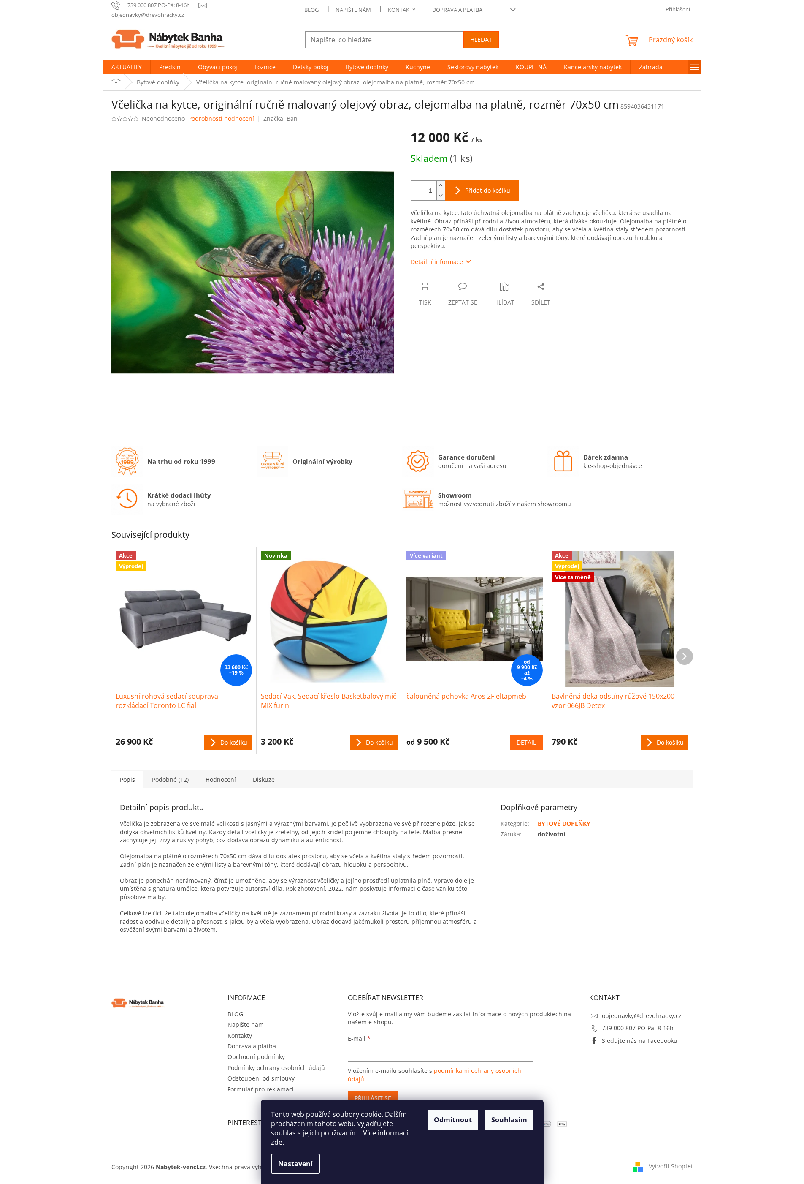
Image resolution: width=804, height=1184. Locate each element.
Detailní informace (437, 262)
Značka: (280, 118)
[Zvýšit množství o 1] (440, 186)
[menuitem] (126, 67)
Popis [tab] (127, 780)
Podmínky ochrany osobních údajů (276, 1068)
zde (276, 1142)
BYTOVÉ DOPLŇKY (564, 823)
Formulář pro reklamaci (260, 1089)
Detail (526, 742)
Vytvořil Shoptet (671, 1166)
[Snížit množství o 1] (440, 195)
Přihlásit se (373, 1098)
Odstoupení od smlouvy (261, 1078)
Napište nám (353, 10)
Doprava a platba (457, 10)
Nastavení (295, 1163)
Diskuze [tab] (264, 780)
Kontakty (401, 10)
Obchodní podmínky (256, 1057)
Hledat (481, 39)
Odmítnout (453, 1119)
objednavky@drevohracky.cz (642, 1016)
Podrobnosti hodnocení (221, 118)
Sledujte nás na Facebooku (639, 1041)
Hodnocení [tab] (221, 780)
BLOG (311, 10)
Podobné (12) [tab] (170, 780)
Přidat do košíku (487, 190)
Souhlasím (509, 1119)
